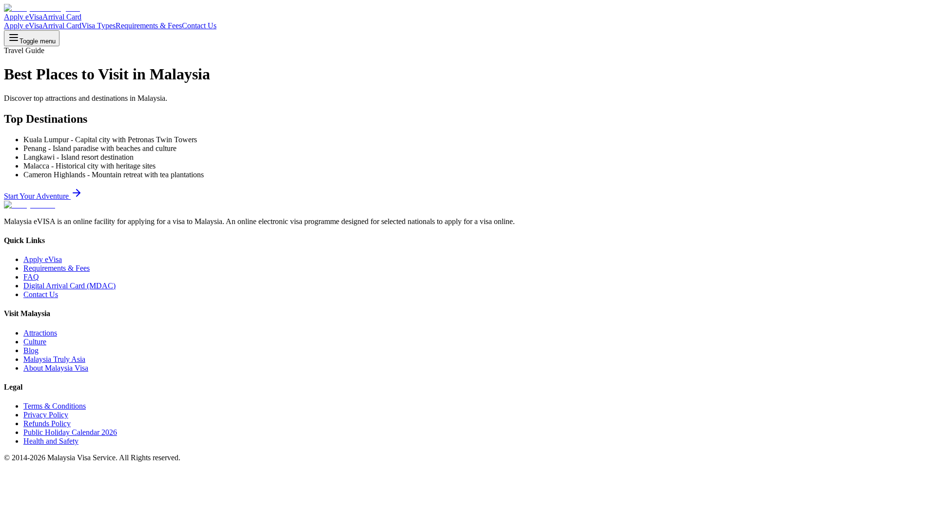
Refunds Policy (47, 423)
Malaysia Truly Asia (54, 359)
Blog (31, 350)
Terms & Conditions (54, 406)
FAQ (31, 277)
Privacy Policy (45, 415)
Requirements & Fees (149, 25)
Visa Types (98, 25)
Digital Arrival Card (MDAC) (69, 286)
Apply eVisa (23, 17)
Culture (34, 342)
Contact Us (199, 25)
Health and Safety (50, 441)
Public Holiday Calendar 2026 (70, 432)
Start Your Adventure (37, 196)
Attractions (40, 333)
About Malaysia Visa (55, 368)
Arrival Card (61, 17)
